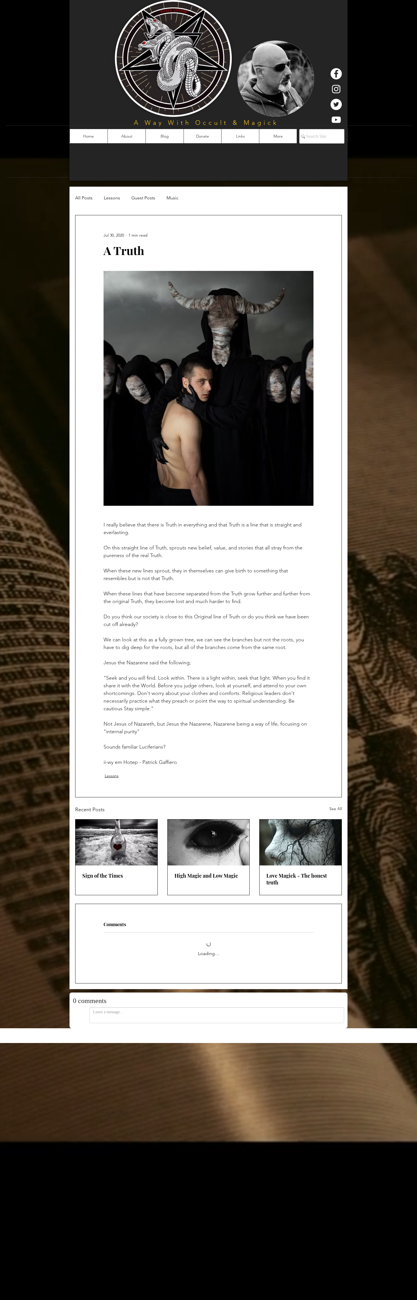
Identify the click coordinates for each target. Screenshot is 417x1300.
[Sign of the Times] (116, 842)
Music (172, 198)
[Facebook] (336, 73)
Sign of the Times (102, 875)
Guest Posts (143, 198)
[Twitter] (336, 104)
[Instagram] (336, 89)
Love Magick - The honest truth (296, 879)
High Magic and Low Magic (206, 875)
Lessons (112, 198)
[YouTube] (336, 119)
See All (335, 808)
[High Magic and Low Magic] (209, 842)
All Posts (83, 198)
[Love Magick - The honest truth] (301, 842)
